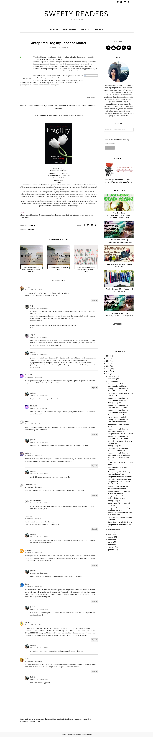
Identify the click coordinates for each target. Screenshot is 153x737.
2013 (107, 371)
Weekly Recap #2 (114, 501)
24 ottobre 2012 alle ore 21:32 (33, 487)
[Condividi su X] (88, 225)
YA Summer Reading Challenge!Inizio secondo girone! (119, 314)
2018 (107, 358)
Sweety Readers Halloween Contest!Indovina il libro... (118, 385)
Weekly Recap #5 (114, 403)
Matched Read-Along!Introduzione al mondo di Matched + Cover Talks (119, 215)
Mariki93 (28, 375)
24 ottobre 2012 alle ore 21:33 (39, 503)
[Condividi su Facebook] (84, 225)
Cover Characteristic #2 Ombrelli (120, 522)
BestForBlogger (87, 734)
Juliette (33, 352)
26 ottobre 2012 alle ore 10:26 (39, 474)
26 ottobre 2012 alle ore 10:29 (39, 537)
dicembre (111, 376)
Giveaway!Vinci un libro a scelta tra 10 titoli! (119, 265)
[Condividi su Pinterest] (92, 225)
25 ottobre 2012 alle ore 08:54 (33, 552)
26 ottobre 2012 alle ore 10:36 (39, 679)
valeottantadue (30, 484)
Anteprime (30, 230)
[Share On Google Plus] (96, 225)
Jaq (31, 306)
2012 (107, 374)
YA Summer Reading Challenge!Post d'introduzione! (119, 241)
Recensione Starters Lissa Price (119, 479)
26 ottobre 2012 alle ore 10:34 (39, 609)
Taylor (32, 335)
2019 (107, 356)
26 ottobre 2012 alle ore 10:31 (39, 573)
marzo (110, 545)
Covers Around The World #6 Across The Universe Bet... (119, 492)
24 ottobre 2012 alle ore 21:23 (33, 455)
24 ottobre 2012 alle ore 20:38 (33, 290)
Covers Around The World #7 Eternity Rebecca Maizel (119, 416)
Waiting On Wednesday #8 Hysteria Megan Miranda (118, 487)
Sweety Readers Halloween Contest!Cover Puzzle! (118, 430)
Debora (28, 453)
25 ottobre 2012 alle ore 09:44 (33, 586)
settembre (112, 529)
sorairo (27, 622)
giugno (110, 537)
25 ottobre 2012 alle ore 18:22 (33, 661)
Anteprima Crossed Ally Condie (120, 477)
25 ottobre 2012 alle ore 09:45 (33, 625)
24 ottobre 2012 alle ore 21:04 (39, 308)
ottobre (111, 381)
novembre (112, 379)
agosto (110, 532)
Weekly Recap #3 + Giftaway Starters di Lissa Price (119, 473)
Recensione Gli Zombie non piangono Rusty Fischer (118, 449)
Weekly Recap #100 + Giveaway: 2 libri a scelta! (119, 290)
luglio (110, 534)
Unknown (28, 550)
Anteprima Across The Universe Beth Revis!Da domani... (120, 497)
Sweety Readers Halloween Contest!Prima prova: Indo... (118, 437)
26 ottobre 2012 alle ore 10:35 (39, 648)
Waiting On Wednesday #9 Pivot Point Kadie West (120, 514)
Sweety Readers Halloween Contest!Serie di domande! (118, 390)
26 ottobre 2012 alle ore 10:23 (39, 395)
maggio (111, 539)
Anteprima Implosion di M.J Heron (120, 434)
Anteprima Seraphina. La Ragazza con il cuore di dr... (120, 509)
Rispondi (94, 300)
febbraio (111, 547)
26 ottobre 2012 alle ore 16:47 (39, 408)
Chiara (27, 287)
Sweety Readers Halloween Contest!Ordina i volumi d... (118, 406)
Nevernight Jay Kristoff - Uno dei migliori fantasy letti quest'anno (118, 181)
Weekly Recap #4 (114, 446)
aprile (110, 542)
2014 (108, 369)
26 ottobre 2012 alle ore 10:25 (39, 442)
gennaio (111, 550)
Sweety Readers (76, 14)
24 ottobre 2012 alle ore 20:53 (33, 377)
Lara (27, 584)
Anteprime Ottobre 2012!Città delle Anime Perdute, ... (119, 483)
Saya (27, 421)
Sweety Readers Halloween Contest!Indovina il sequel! (118, 411)
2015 (107, 366)
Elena (27, 659)
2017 (107, 361)
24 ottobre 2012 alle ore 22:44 (33, 518)
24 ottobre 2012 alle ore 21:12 (33, 424)
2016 (107, 364)
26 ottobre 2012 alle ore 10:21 (39, 354)
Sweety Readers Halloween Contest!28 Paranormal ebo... (119, 454)
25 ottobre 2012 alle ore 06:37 (39, 337)
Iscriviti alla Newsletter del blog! (117, 140)
